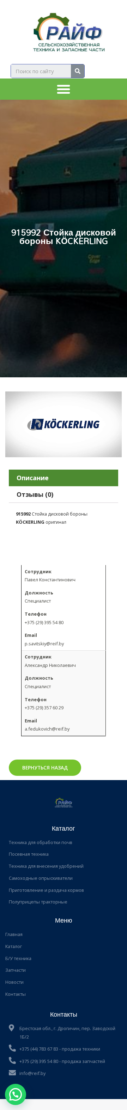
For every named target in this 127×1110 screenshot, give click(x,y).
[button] (63, 89)
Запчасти (15, 970)
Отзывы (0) (35, 494)
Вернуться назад (45, 767)
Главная (14, 934)
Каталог (13, 946)
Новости (14, 982)
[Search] (77, 71)
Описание (33, 477)
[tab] (63, 478)
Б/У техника (18, 958)
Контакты (15, 994)
